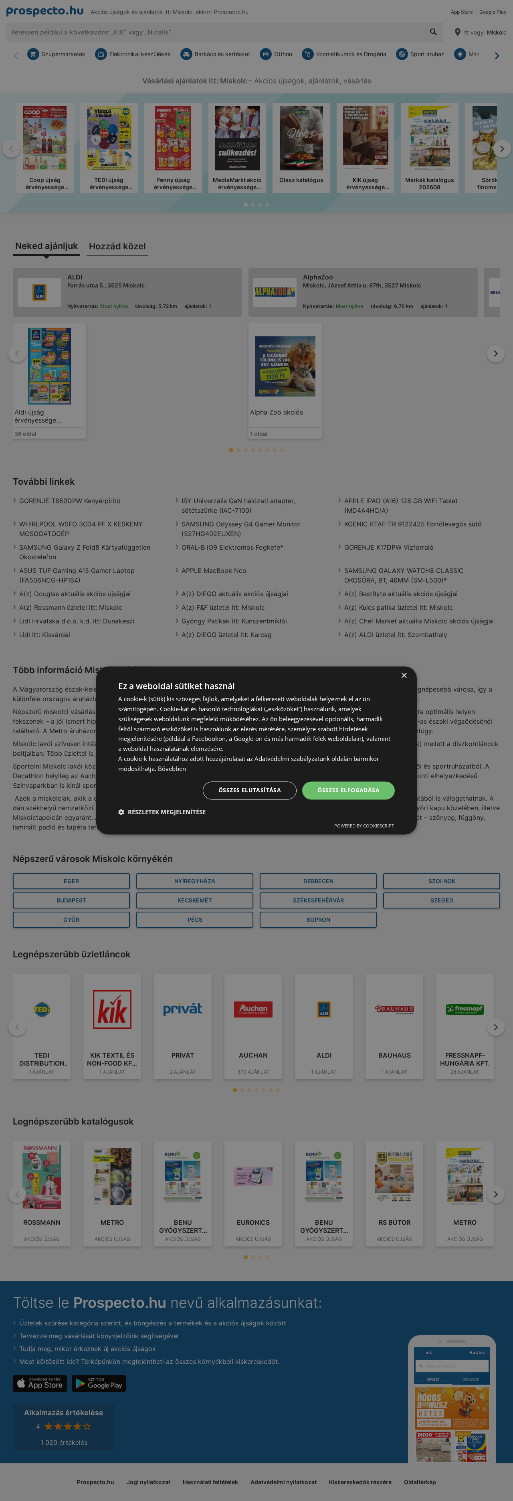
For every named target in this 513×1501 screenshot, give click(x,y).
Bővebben (172, 769)
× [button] (404, 676)
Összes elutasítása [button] (249, 790)
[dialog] (256, 750)
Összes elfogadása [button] (348, 790)
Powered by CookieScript (364, 826)
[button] (162, 812)
